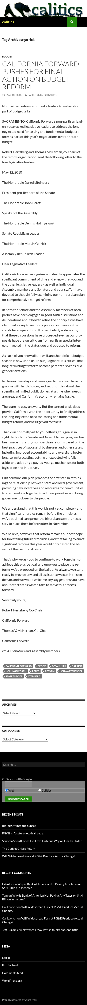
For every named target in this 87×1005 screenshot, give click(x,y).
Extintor (7, 884)
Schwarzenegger (71, 671)
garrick (77, 666)
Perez (35, 671)
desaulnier (59, 666)
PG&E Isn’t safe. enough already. (23, 833)
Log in (6, 957)
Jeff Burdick (10, 930)
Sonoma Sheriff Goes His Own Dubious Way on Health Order (42, 841)
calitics (8, 22)
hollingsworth (16, 671)
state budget (14, 676)
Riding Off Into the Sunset (19, 825)
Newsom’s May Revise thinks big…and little (50, 930)
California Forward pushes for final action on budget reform (40, 75)
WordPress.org (12, 980)
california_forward (42, 95)
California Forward (19, 666)
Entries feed (10, 965)
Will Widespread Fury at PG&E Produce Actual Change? (38, 856)
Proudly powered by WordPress (19, 999)
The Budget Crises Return (18, 848)
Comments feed (12, 973)
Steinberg (34, 676)
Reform (49, 671)
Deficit (42, 666)
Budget (7, 56)
